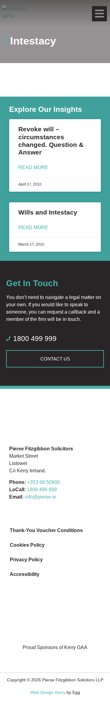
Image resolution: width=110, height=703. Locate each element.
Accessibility (24, 574)
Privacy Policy (26, 559)
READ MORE (33, 167)
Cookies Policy (27, 545)
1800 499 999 (42, 489)
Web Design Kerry (47, 692)
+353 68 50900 (43, 482)
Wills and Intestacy (47, 212)
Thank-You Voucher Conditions (46, 530)
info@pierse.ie (40, 496)
